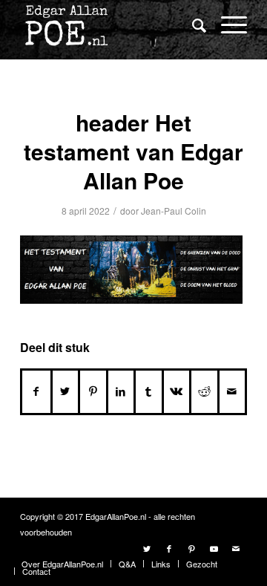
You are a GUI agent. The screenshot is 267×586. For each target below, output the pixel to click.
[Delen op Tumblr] (149, 391)
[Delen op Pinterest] (93, 391)
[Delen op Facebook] (36, 391)
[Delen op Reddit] (204, 391)
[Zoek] (191, 24)
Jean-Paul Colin (173, 210)
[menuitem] (191, 25)
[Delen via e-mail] (232, 391)
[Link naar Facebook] (169, 548)
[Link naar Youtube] (213, 548)
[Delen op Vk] (177, 391)
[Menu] (226, 24)
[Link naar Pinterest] (191, 548)
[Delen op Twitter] (66, 391)
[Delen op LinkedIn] (121, 391)
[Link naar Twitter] (147, 548)
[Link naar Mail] (236, 548)
